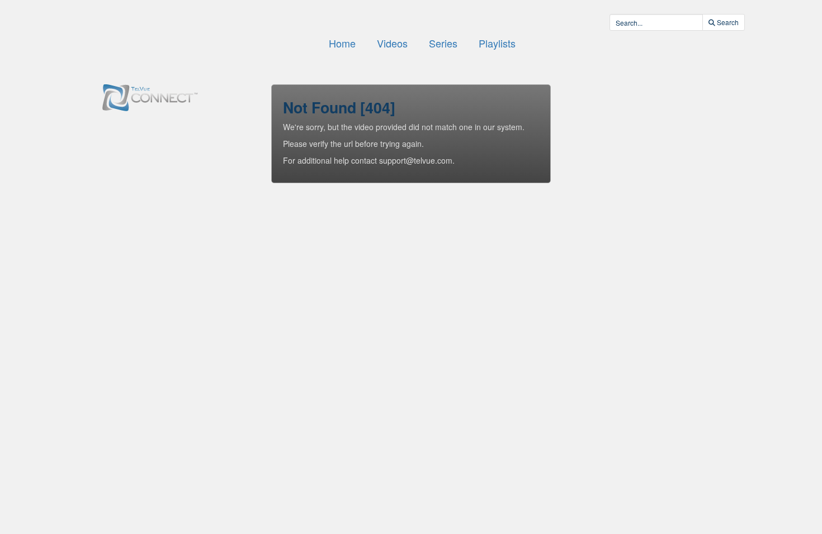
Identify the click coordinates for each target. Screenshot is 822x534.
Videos (392, 43)
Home (342, 43)
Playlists (497, 43)
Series (443, 43)
